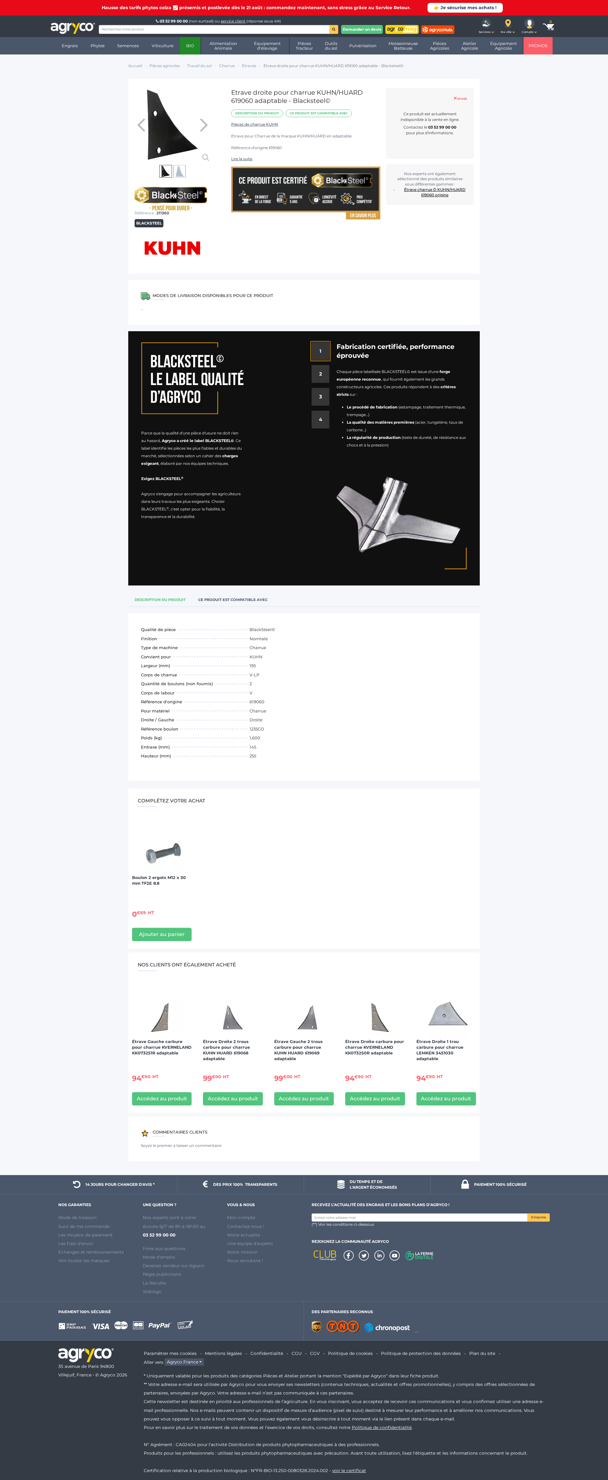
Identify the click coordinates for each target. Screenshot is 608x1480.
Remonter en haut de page (591, 1452)
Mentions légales (223, 1353)
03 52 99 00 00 (174, 21)
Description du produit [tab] (160, 600)
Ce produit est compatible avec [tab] (233, 600)
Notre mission (242, 1252)
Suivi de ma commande (84, 1226)
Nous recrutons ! (245, 1260)
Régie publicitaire (162, 1274)
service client (233, 21)
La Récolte (154, 1283)
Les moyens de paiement (85, 1234)
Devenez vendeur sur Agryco (173, 1265)
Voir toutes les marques (84, 1260)
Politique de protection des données (421, 1353)
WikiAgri (152, 1291)
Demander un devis (362, 29)
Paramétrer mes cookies (170, 1353)
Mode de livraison (77, 1217)
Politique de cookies (350, 1353)
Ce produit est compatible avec (319, 113)
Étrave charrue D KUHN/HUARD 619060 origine (435, 192)
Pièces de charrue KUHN (254, 124)
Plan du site (482, 1353)
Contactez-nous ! (245, 1226)
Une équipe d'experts (250, 1243)
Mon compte (241, 1217)
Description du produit (257, 113)
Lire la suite (241, 158)
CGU (297, 1353)
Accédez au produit (162, 1099)
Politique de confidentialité (382, 1427)
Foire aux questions (164, 1248)
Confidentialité (266, 1353)
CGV (315, 1353)
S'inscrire (538, 1217)
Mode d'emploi (159, 1257)
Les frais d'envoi (75, 1243)
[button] (486, 26)
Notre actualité (243, 1234)
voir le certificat (349, 1470)
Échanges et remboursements (91, 1252)
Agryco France (182, 1362)
